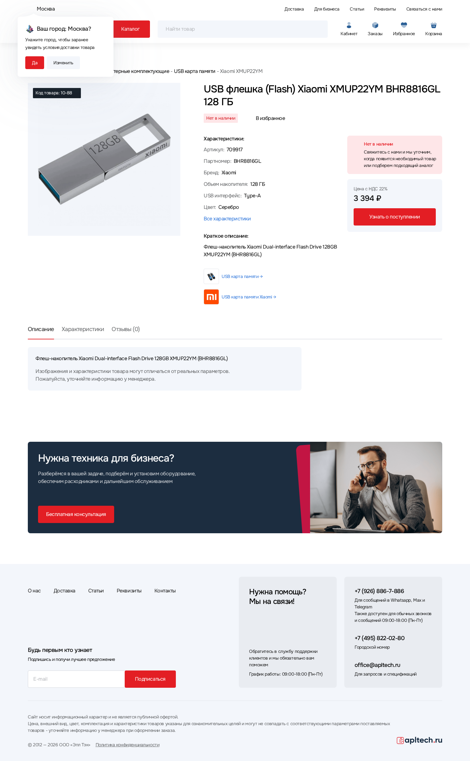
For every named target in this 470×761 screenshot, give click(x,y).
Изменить (63, 63)
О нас (34, 590)
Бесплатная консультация (76, 514)
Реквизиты (385, 9)
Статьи (357, 9)
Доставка (294, 9)
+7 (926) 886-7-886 (379, 591)
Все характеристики (227, 218)
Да (34, 63)
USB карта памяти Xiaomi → (249, 297)
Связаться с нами (424, 9)
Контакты (165, 590)
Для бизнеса (327, 9)
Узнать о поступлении (394, 216)
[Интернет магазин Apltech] (419, 740)
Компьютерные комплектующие (132, 71)
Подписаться (150, 679)
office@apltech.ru (377, 665)
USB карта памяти (194, 71)
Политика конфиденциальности (128, 745)
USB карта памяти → (242, 276)
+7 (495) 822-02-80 (379, 638)
